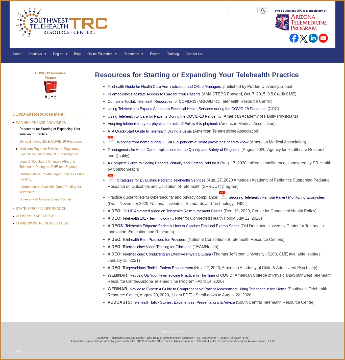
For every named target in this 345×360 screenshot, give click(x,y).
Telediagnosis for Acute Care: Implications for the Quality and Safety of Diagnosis (174, 149)
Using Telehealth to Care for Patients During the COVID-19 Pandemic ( (166, 116)
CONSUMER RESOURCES (36, 216)
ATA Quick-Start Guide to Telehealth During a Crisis (150, 131)
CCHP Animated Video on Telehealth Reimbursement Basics (173, 211)
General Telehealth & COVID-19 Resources (51, 141)
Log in (17, 350)
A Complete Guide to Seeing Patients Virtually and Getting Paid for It (163, 163)
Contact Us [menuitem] (194, 54)
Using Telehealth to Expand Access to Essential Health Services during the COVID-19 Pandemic (187, 109)
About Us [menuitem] (33, 55)
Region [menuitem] (56, 55)
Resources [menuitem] (129, 55)
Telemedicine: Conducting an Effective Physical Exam (167, 254)
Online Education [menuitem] (98, 55)
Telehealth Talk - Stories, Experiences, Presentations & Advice (184, 302)
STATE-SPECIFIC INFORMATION (41, 209)
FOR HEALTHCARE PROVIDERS (41, 123)
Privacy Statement (172, 331)
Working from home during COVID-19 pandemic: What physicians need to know (183, 142)
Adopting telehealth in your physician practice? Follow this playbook (163, 123)
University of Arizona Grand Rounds (45, 199)
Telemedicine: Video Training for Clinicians (157, 247)
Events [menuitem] (155, 54)
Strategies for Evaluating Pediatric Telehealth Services (162, 180)
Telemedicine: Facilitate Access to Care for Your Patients (155, 94)
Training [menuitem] (173, 54)
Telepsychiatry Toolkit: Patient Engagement (158, 268)
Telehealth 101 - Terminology (145, 218)
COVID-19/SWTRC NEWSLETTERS (42, 223)
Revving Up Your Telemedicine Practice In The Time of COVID (181, 275)
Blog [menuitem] (77, 54)
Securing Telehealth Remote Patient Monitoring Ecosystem (277, 197)
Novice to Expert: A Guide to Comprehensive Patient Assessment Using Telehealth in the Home (208, 289)
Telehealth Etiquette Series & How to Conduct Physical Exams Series (182, 226)
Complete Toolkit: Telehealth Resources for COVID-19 (152, 101)
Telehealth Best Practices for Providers (154, 239)
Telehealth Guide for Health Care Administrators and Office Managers (164, 86)
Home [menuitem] (17, 54)
